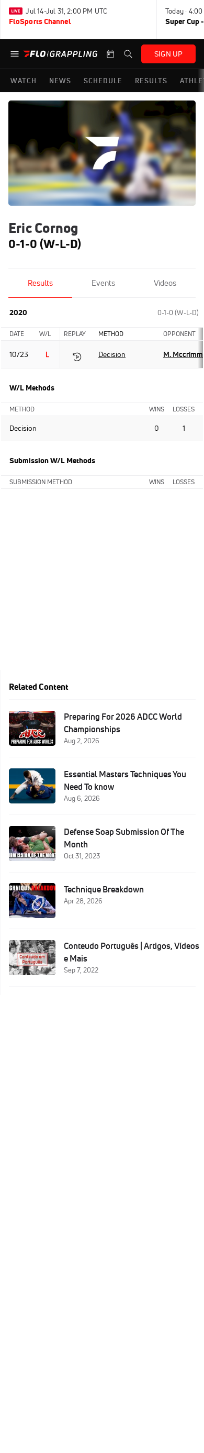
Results (40, 283)
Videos (165, 283)
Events (103, 283)
